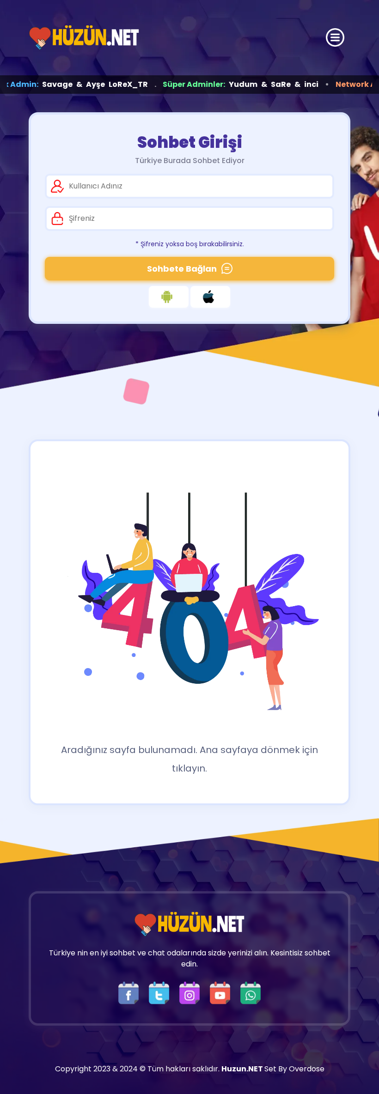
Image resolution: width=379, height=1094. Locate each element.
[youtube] (222, 992)
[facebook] (130, 992)
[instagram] (191, 992)
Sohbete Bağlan (182, 268)
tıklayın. (189, 768)
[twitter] (161, 992)
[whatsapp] (250, 992)
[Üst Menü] (335, 37)
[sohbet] (84, 37)
